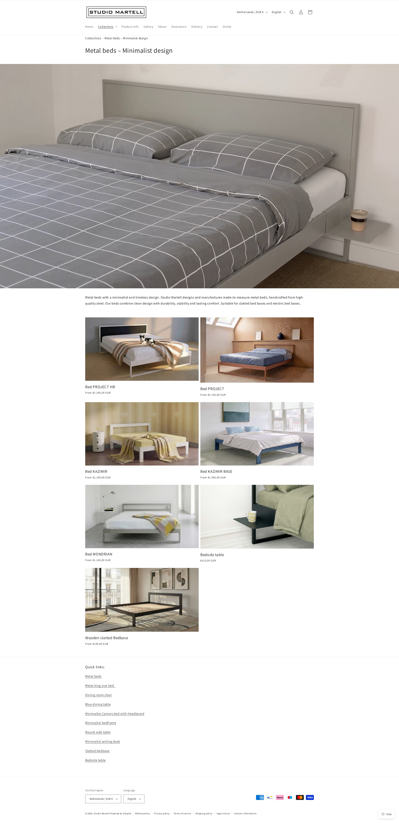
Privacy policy (162, 813)
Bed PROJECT (212, 388)
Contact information (245, 813)
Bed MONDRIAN (98, 554)
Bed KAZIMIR (96, 471)
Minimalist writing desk (102, 741)
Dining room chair (98, 695)
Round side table (98, 732)
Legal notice (223, 813)
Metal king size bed (100, 685)
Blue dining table (98, 704)
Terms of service (182, 813)
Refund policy (142, 813)
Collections (93, 38)
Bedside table (212, 554)
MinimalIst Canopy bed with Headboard (114, 713)
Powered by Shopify (120, 813)
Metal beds (93, 676)
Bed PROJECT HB (100, 386)
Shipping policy (204, 813)
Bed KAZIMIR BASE (216, 471)
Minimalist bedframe (100, 723)
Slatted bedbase (97, 751)
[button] (107, 26)
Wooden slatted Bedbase (106, 637)
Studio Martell (102, 813)
